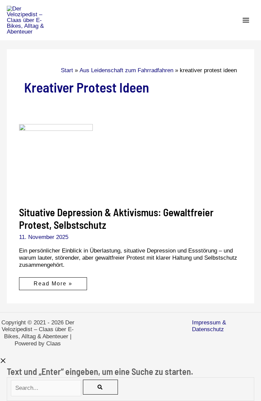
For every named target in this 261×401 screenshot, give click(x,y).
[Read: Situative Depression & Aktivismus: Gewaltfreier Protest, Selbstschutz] (56, 160)
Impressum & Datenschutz (209, 326)
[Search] (100, 387)
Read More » (52, 285)
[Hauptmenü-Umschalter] (246, 20)
